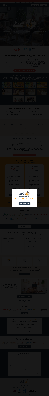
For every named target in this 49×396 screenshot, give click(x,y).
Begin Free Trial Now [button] (24, 203)
